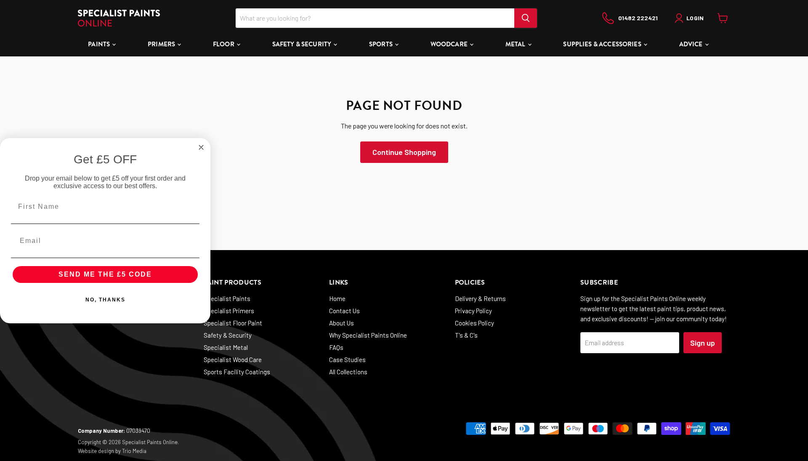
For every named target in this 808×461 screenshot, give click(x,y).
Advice (691, 44)
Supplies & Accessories (602, 44)
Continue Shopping (404, 152)
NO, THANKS (105, 300)
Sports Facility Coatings (237, 372)
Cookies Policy (474, 323)
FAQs (336, 347)
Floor (224, 44)
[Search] (525, 18)
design (106, 451)
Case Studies (347, 359)
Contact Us (344, 310)
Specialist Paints (227, 298)
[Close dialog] (201, 147)
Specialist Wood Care (233, 359)
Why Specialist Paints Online (368, 335)
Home (337, 298)
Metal (516, 44)
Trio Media (134, 451)
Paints (99, 44)
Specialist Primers (229, 310)
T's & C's (466, 335)
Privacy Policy (473, 310)
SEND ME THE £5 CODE (105, 274)
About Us (341, 323)
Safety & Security (302, 44)
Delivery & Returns (480, 298)
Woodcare (450, 44)
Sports (381, 44)
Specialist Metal (226, 347)
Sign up (702, 342)
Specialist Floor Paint (233, 323)
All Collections (348, 372)
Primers (162, 44)
